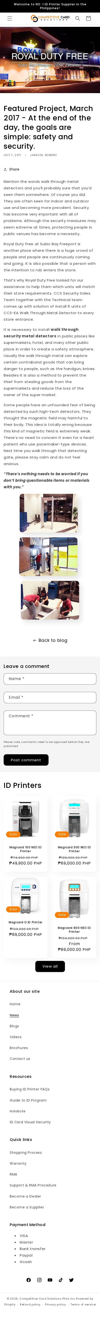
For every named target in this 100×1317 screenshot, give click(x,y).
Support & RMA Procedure (33, 1185)
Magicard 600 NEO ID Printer (74, 929)
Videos (16, 1037)
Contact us (20, 1058)
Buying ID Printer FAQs (30, 1089)
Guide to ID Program (28, 1100)
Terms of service (83, 1304)
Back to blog (53, 640)
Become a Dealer (25, 1196)
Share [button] (14, 169)
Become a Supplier (27, 1207)
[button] (9, 18)
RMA (13, 1174)
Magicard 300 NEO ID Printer (74, 849)
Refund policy (30, 1304)
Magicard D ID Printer (25, 923)
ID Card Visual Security (30, 1122)
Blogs (14, 1026)
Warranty (18, 1163)
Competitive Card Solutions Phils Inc (47, 1299)
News (14, 1015)
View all (50, 966)
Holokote (18, 1111)
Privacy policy (55, 1304)
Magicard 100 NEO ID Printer (25, 849)
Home (15, 1004)
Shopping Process (26, 1152)
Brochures (19, 1047)
